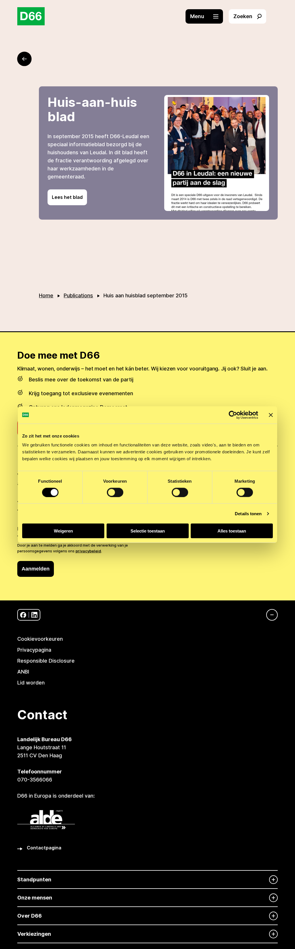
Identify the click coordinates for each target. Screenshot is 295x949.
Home (46, 295)
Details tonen (248, 513)
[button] (207, 16)
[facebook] (23, 615)
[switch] (115, 492)
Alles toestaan (232, 530)
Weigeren (63, 530)
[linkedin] (34, 615)
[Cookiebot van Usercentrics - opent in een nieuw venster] (233, 414)
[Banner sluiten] (271, 415)
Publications (78, 295)
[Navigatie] (269, 615)
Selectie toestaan (148, 530)
